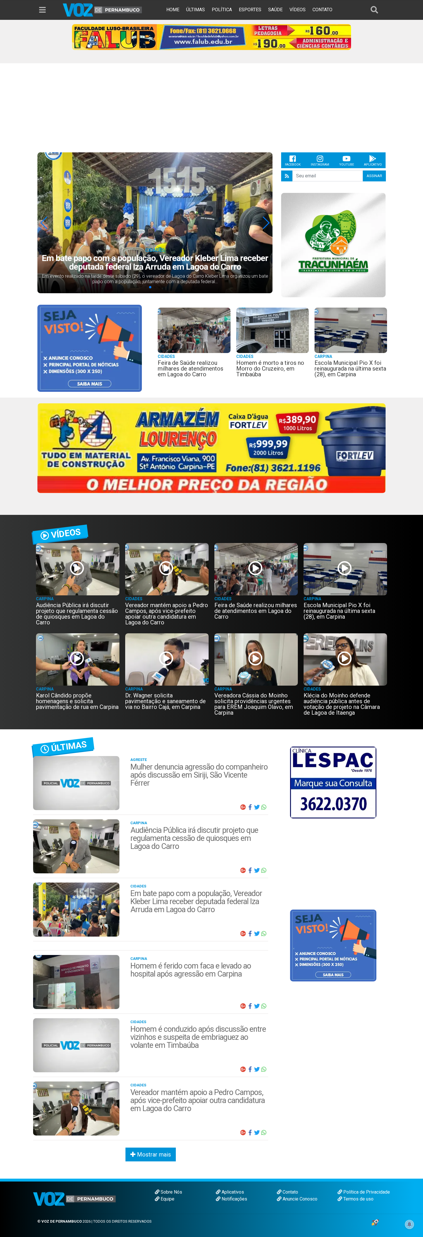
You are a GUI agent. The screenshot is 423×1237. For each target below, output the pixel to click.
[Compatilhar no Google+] (243, 807)
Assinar (374, 176)
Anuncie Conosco (299, 1199)
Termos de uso (358, 1199)
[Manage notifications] (409, 1224)
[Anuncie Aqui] (89, 348)
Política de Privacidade (366, 1192)
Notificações (233, 1199)
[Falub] (211, 36)
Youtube (346, 164)
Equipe (166, 1199)
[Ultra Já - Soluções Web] (375, 1222)
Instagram (320, 164)
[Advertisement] (211, 109)
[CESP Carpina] (211, 456)
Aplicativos (232, 1192)
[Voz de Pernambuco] (102, 9)
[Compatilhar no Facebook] (250, 807)
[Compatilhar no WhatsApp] (264, 807)
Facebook (293, 164)
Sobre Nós (170, 1192)
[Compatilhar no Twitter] (257, 807)
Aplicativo (373, 164)
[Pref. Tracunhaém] (333, 245)
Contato (289, 1192)
